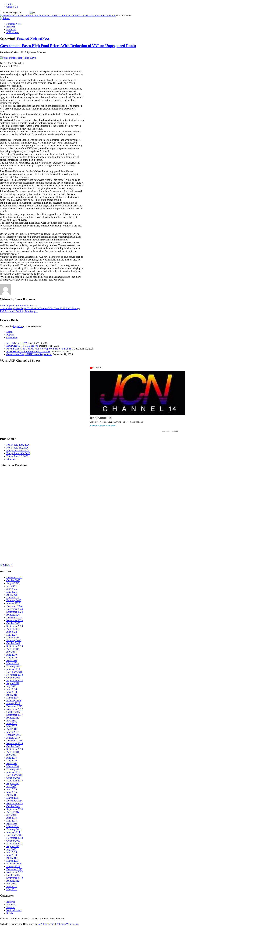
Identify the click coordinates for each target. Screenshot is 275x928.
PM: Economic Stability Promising (19, 311)
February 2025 (13, 600)
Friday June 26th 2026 (17, 450)
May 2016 (11, 760)
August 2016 (12, 752)
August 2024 (12, 614)
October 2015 (13, 777)
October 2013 (13, 840)
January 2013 (13, 866)
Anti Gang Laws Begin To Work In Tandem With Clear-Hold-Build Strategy (40, 308)
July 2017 (11, 720)
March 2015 (12, 797)
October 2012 (13, 875)
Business (10, 26)
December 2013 (14, 835)
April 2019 (11, 660)
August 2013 (12, 846)
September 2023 (14, 626)
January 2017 (13, 737)
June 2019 (11, 654)
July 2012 (11, 883)
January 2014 (13, 832)
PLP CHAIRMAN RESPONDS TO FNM (28, 351)
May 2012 (11, 889)
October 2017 (13, 712)
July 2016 (11, 754)
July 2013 (11, 849)
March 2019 (12, 663)
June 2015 (11, 789)
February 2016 (13, 769)
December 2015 (14, 775)
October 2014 (13, 806)
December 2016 (14, 740)
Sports (9, 913)
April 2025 (11, 594)
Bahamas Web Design (67, 924)
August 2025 (12, 583)
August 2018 (12, 683)
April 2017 (11, 729)
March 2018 (12, 697)
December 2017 (14, 706)
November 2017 (14, 709)
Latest (9, 331)
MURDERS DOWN (17, 343)
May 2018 (11, 692)
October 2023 (13, 623)
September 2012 (14, 878)
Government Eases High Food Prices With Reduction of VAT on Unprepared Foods (68, 46)
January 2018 (13, 703)
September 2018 (14, 680)
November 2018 (14, 674)
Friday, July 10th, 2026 (18, 444)
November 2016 (14, 743)
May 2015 (11, 792)
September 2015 (14, 780)
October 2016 (13, 746)
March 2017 (12, 732)
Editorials (11, 29)
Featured (23, 38)
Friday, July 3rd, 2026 (17, 447)
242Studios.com (46, 924)
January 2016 (13, 772)
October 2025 (13, 580)
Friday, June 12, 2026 (17, 456)
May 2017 (11, 726)
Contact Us (12, 6)
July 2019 (11, 652)
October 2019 (13, 643)
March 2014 (12, 826)
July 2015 (11, 786)
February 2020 (13, 640)
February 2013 (13, 863)
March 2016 (12, 766)
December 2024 (14, 606)
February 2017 (13, 734)
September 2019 (14, 646)
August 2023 (12, 629)
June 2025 (11, 589)
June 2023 (11, 631)
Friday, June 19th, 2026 (18, 453)
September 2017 (14, 714)
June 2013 (11, 852)
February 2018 (13, 700)
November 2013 (14, 837)
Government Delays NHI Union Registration (29, 354)
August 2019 (12, 649)
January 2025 (13, 603)
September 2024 (14, 611)
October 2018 (13, 677)
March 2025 (12, 597)
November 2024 (14, 609)
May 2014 (11, 820)
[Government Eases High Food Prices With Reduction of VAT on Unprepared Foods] (18, 57)
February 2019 (13, 666)
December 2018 (14, 672)
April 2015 (11, 795)
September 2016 (14, 749)
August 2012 (12, 880)
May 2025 (11, 591)
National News (13, 23)
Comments (11, 337)
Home (9, 4)
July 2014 (11, 815)
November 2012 (14, 872)
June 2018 (11, 689)
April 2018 (11, 694)
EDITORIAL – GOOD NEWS (22, 345)
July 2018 (11, 686)
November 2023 (14, 620)
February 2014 (13, 829)
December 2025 (14, 577)
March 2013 (12, 860)
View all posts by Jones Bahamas (18, 305)
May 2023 (11, 634)
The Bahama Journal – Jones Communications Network (87, 15)
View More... (13, 459)
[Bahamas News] (29, 15)
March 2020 (12, 637)
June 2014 (11, 817)
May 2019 (11, 657)
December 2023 (14, 617)
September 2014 (14, 809)
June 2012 (11, 886)
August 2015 (12, 783)
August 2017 (12, 717)
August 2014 (12, 812)
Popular (10, 334)
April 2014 (11, 823)
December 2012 (14, 869)
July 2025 (11, 586)
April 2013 (11, 857)
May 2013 (11, 855)
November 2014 (14, 803)
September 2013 (14, 843)
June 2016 (11, 757)
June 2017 (11, 723)
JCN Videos (12, 32)
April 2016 (11, 763)
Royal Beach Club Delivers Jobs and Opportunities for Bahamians (39, 348)
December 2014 (14, 800)
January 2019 (13, 669)
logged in (18, 326)
